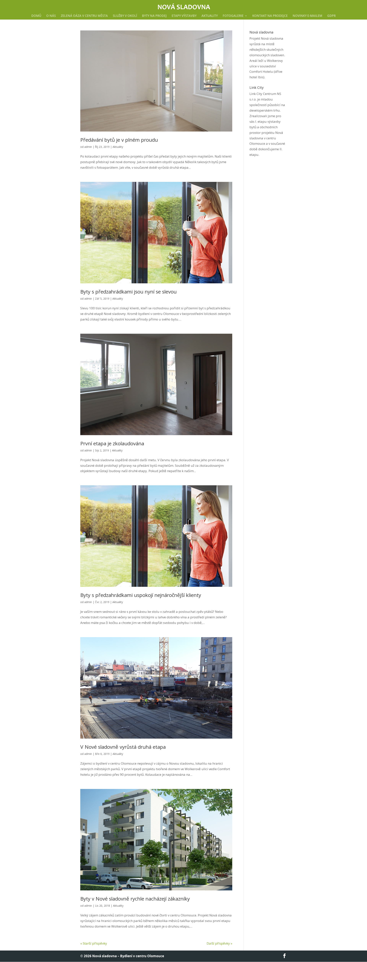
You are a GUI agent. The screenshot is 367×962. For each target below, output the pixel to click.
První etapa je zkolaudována (112, 443)
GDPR (331, 16)
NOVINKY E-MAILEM (307, 16)
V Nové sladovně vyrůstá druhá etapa (123, 746)
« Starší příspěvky (93, 943)
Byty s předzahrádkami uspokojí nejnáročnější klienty (140, 595)
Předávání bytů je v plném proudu (119, 139)
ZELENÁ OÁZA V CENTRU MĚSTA (84, 16)
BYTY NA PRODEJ (154, 16)
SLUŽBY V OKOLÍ (125, 16)
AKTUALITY (209, 16)
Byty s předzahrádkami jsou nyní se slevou (128, 291)
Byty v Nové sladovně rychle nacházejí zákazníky (135, 898)
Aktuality (118, 147)
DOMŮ (36, 16)
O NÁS (51, 16)
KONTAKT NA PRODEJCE (270, 16)
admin (88, 147)
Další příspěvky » (219, 943)
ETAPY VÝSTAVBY (184, 16)
